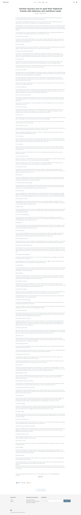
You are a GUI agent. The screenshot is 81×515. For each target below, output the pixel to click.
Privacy (12, 501)
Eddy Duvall (15, 512)
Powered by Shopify (21, 512)
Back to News (41, 490)
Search (11, 499)
